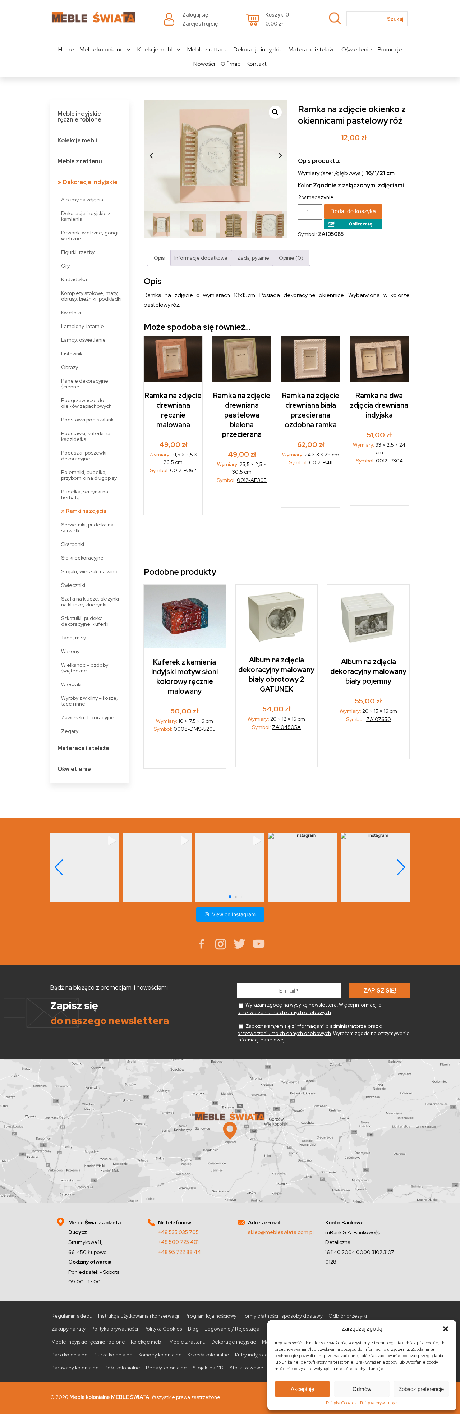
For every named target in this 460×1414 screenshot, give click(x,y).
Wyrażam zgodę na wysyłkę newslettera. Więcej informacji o (309, 1008)
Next (280, 155)
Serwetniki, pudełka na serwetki (87, 527)
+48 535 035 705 (178, 1232)
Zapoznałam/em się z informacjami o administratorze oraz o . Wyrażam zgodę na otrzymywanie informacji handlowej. (323, 1033)
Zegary (69, 730)
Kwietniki (71, 312)
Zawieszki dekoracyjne (87, 717)
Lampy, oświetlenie (83, 339)
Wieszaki (71, 684)
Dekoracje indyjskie (258, 49)
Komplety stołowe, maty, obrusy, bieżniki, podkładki (91, 295)
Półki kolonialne (122, 1367)
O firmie (231, 64)
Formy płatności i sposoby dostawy (282, 1316)
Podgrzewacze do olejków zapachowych (86, 403)
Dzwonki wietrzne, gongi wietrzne (89, 235)
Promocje (390, 49)
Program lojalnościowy (210, 1316)
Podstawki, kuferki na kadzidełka (85, 436)
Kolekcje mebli (155, 49)
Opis (159, 257)
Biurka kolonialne (113, 1354)
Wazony (70, 651)
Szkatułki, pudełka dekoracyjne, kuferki (85, 621)
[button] (445, 1328)
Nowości (204, 64)
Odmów (362, 1389)
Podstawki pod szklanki (88, 419)
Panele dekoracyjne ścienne (84, 383)
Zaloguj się (195, 14)
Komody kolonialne (160, 1354)
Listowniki (72, 353)
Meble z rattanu (207, 49)
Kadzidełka (74, 279)
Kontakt (257, 64)
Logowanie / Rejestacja (231, 1329)
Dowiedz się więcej (379, 487)
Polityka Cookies (341, 1403)
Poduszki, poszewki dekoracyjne (83, 455)
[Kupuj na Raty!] (353, 227)
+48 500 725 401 (178, 1242)
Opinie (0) (291, 257)
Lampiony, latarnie (82, 326)
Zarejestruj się (200, 23)
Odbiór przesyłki (347, 1316)
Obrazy (69, 367)
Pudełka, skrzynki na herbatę (84, 494)
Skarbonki (72, 543)
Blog (193, 1329)
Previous (151, 155)
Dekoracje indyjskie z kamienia (85, 216)
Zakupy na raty (68, 1329)
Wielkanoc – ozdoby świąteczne (84, 667)
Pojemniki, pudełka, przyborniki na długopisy (89, 475)
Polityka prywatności (379, 1403)
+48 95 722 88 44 (179, 1252)
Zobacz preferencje (421, 1389)
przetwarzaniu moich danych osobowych (284, 1012)
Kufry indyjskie (251, 1354)
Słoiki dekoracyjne (82, 557)
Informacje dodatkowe (200, 257)
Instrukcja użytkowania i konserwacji (138, 1316)
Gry (65, 265)
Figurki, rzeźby (78, 251)
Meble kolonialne (102, 49)
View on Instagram (234, 914)
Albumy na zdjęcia (82, 199)
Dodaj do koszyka (353, 211)
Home (66, 49)
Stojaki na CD (208, 1367)
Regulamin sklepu (71, 1316)
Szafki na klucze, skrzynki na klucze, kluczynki (90, 601)
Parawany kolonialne (75, 1367)
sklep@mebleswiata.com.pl (281, 1232)
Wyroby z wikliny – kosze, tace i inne (89, 700)
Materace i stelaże (312, 49)
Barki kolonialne (69, 1354)
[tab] (159, 258)
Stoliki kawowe (246, 1367)
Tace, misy (73, 637)
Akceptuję (302, 1389)
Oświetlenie (356, 49)
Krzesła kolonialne (208, 1354)
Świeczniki (73, 584)
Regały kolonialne (166, 1367)
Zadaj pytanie (253, 257)
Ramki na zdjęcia (86, 510)
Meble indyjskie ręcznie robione (79, 116)
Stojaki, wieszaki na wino (89, 571)
